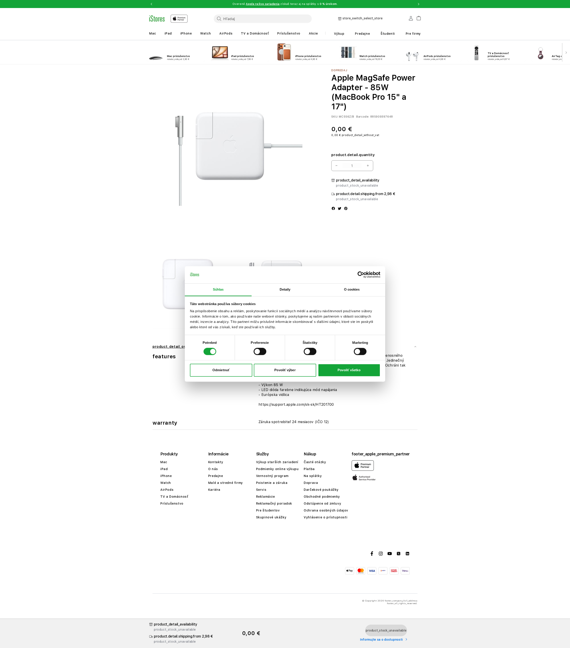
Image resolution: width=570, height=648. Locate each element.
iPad (168, 33)
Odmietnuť (221, 370)
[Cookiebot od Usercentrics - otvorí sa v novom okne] (360, 274)
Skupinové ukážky (271, 517)
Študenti (388, 33)
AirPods (225, 33)
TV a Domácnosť (255, 33)
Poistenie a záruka (272, 483)
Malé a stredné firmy (225, 483)
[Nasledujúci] (566, 52)
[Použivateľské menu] (411, 19)
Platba (309, 469)
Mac (152, 33)
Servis (261, 489)
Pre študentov (268, 510)
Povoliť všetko (349, 370)
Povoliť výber (284, 370)
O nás (213, 469)
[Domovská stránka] (168, 18)
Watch (205, 33)
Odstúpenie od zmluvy (322, 503)
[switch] (260, 351)
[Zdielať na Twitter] (340, 208)
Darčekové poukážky (321, 489)
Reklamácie (265, 496)
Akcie (313, 33)
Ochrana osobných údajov (326, 510)
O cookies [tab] (352, 289)
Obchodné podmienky (322, 496)
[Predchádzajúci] (4, 52)
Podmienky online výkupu (277, 469)
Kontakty (215, 462)
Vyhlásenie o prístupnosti (325, 517)
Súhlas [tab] (218, 289)
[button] (151, 4)
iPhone (186, 33)
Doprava (311, 483)
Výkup (339, 33)
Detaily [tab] (285, 289)
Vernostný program (272, 476)
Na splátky (313, 476)
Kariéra (214, 489)
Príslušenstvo (288, 33)
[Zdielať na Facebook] (333, 208)
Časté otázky (315, 462)
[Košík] (417, 17)
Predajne (362, 33)
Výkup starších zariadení (277, 462)
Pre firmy (413, 33)
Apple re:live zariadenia (262, 4)
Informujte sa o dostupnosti (381, 639)
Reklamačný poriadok (274, 503)
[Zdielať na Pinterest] (346, 208)
